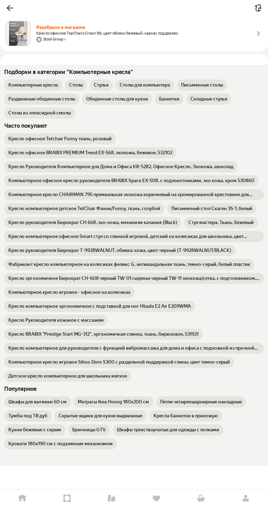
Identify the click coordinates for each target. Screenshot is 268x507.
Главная (22, 498)
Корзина (201, 498)
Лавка (111, 498)
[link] (33, 85)
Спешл (67, 498)
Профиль (245, 498)
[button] (10, 8)
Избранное (156, 498)
